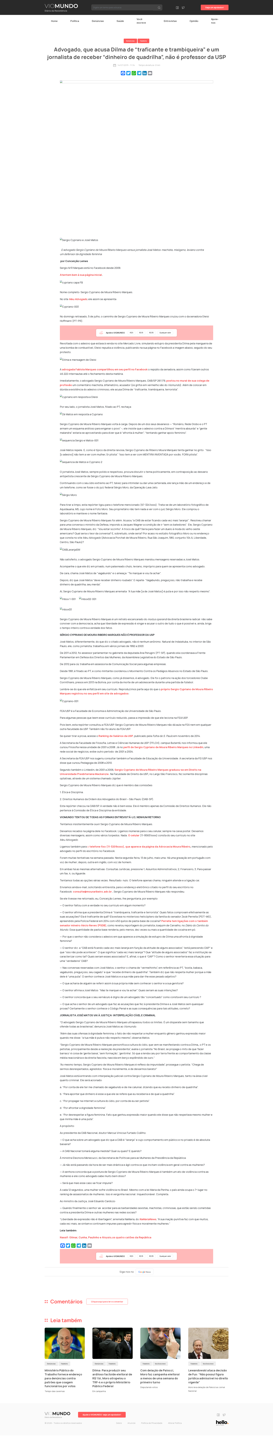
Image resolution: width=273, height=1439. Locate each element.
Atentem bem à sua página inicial (81, 274)
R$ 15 (141, 332)
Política (74, 21)
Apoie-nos (215, 21)
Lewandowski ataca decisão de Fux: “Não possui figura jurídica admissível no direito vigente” (208, 1376)
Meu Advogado (78, 299)
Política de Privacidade (151, 1423)
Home (54, 21)
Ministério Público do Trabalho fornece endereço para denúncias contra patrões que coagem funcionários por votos (63, 1378)
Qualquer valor (165, 332)
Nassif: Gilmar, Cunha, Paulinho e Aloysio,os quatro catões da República (106, 1237)
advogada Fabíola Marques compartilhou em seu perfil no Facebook (105, 369)
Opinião (194, 21)
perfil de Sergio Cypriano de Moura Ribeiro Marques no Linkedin (163, 747)
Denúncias (98, 21)
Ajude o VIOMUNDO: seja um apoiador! (102, 1414)
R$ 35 (151, 332)
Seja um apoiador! (214, 7)
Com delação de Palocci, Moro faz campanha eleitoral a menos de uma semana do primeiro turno (160, 1376)
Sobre (119, 1423)
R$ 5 (131, 332)
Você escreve (141, 21)
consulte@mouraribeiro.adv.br (92, 891)
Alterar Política (175, 1423)
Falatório (143, 41)
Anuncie (132, 1423)
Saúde (120, 21)
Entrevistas (170, 21)
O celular (133, 835)
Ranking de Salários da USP (116, 736)
